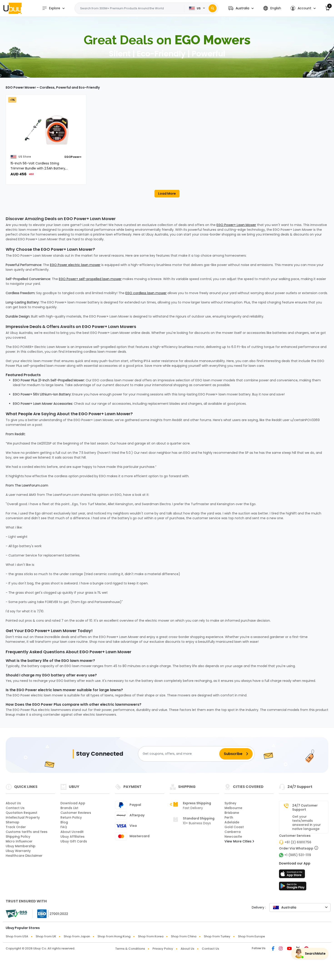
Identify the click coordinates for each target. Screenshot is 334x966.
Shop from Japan (77, 936)
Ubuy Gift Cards (73, 841)
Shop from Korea (150, 936)
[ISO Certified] (50, 913)
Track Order (16, 827)
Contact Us (15, 808)
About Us (13, 803)
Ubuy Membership (20, 846)
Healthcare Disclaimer (24, 855)
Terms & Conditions (130, 948)
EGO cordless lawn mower (146, 293)
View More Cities (238, 841)
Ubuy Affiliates (72, 836)
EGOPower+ (73, 157)
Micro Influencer (19, 841)
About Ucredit (72, 831)
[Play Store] (292, 887)
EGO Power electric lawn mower (75, 265)
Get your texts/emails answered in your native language (306, 823)
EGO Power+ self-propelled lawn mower (90, 279)
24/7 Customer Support (305, 807)
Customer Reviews (75, 812)
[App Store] (292, 875)
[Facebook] (273, 949)
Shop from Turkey (217, 936)
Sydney (230, 803)
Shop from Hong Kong (113, 936)
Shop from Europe (251, 936)
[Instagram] (280, 949)
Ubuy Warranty (18, 851)
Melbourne (233, 808)
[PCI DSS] (16, 914)
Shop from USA (17, 936)
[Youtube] (289, 949)
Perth (228, 817)
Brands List (69, 808)
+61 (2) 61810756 (297, 842)
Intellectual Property (23, 817)
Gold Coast (234, 827)
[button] (241, 8)
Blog (64, 822)
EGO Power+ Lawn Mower (236, 225)
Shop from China (183, 936)
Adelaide (231, 822)
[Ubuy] (12, 8)
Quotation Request (21, 812)
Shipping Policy (18, 836)
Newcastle (233, 836)
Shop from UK (46, 936)
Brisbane (231, 812)
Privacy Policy (162, 948)
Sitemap (12, 822)
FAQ (63, 827)
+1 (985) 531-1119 (297, 855)
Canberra (232, 831)
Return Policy (71, 817)
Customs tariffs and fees (26, 831)
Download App (72, 803)
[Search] (213, 8)
